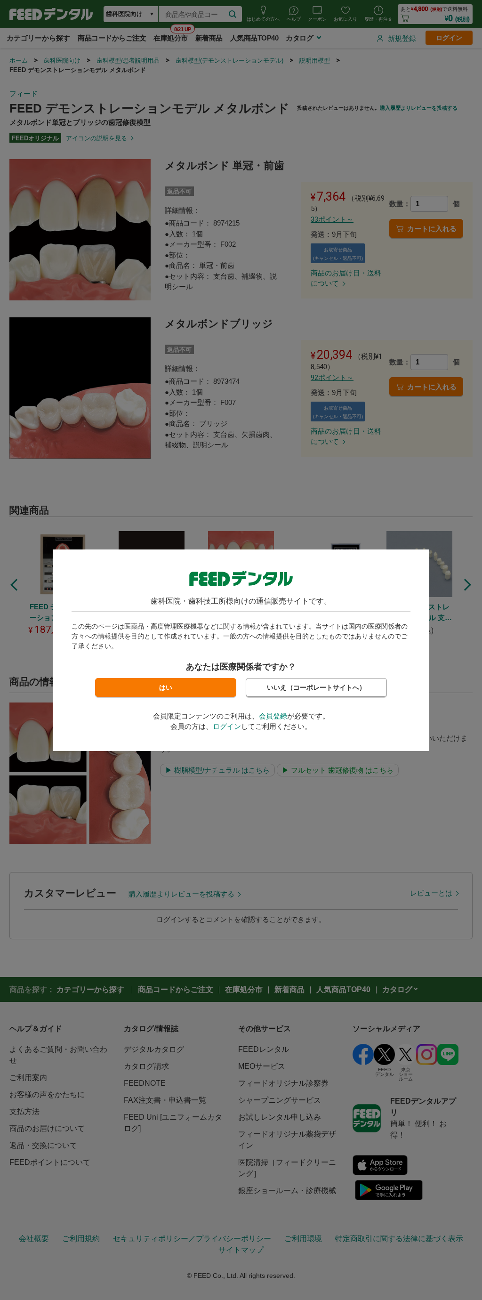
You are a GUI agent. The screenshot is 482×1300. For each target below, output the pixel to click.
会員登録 (273, 716)
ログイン (227, 726)
